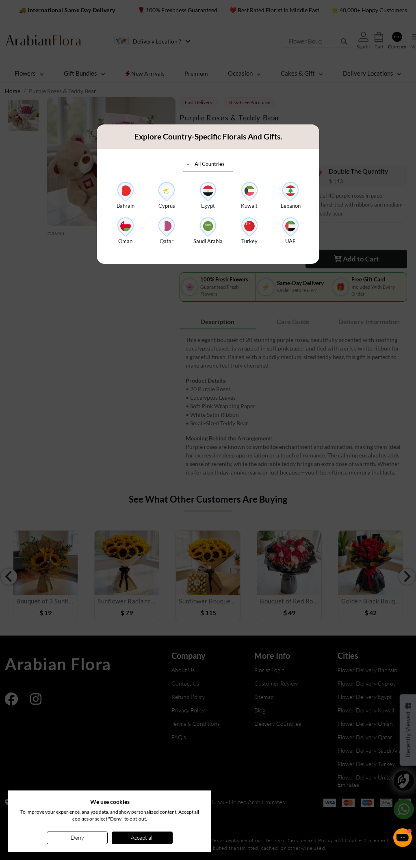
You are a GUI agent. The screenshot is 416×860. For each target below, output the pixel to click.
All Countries (210, 164)
